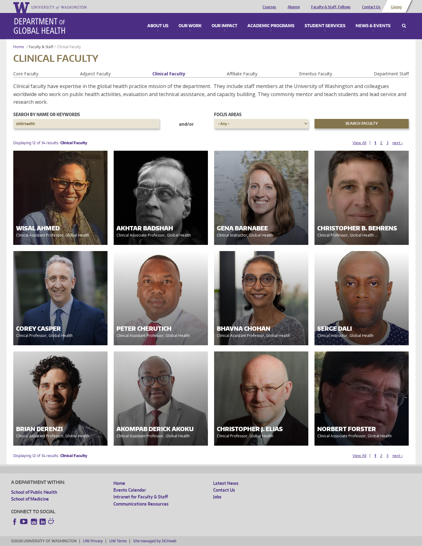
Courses (269, 7)
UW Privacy (93, 541)
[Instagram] (34, 521)
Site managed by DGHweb (154, 541)
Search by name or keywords (46, 114)
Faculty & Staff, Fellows (331, 7)
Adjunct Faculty (95, 74)
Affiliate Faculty (242, 74)
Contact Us (371, 7)
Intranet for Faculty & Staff (140, 496)
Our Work (190, 26)
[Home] (39, 26)
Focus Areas (228, 114)
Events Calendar (129, 490)
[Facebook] (15, 521)
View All (359, 143)
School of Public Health (34, 492)
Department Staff (391, 74)
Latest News (225, 483)
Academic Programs (270, 26)
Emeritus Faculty (315, 74)
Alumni (294, 7)
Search (404, 26)
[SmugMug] (52, 522)
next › (397, 143)
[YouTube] (24, 521)
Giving (396, 7)
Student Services (325, 26)
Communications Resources (141, 503)
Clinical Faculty (168, 74)
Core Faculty (25, 74)
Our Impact (224, 26)
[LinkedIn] (42, 521)
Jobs (217, 496)
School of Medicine (30, 499)
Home (18, 46)
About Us (157, 26)
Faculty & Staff (41, 46)
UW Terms (118, 541)
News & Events (373, 26)
